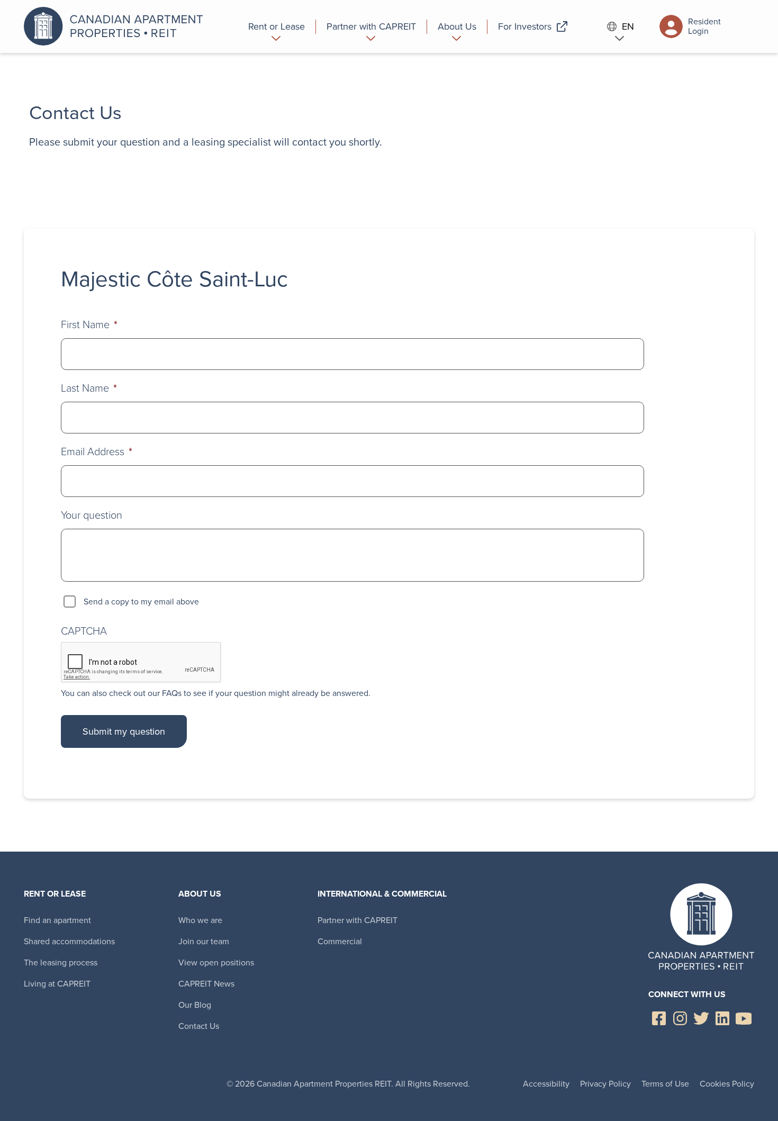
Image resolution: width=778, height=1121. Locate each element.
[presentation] (141, 662)
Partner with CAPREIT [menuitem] (357, 920)
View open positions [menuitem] (216, 962)
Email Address (96, 451)
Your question (91, 515)
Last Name (89, 388)
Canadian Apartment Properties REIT (116, 26)
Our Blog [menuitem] (194, 1005)
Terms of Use (665, 1084)
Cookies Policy (727, 1084)
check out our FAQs (145, 693)
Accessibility (546, 1084)
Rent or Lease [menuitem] (55, 894)
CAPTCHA (84, 631)
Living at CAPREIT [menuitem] (57, 984)
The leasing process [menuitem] (60, 962)
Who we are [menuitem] (200, 920)
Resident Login (704, 26)
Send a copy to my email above (141, 601)
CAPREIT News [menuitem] (206, 984)
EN (628, 26)
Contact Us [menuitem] (198, 1026)
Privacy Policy (605, 1084)
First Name (89, 324)
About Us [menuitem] (199, 894)
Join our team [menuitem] (203, 941)
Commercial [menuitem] (340, 941)
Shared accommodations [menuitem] (69, 941)
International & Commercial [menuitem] (382, 894)
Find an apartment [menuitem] (57, 920)
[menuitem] (277, 26)
